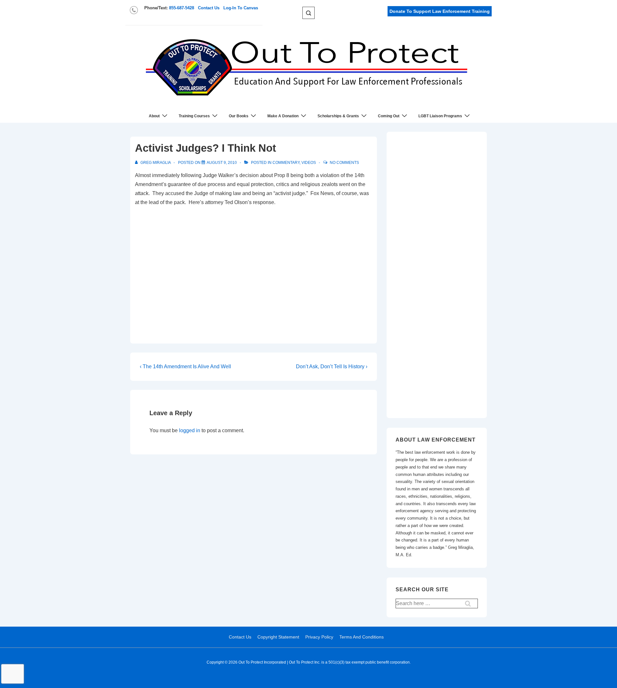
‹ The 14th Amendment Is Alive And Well (185, 366)
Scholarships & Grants (338, 116)
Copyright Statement (278, 636)
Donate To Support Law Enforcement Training (439, 11)
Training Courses (194, 116)
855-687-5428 (181, 7)
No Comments (344, 162)
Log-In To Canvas (240, 7)
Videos (308, 162)
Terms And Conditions (361, 636)
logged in (189, 430)
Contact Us (208, 7)
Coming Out (388, 116)
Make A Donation (283, 116)
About (154, 116)
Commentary (286, 162)
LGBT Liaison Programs (440, 116)
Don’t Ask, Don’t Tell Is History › (331, 366)
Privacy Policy (319, 636)
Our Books (238, 116)
